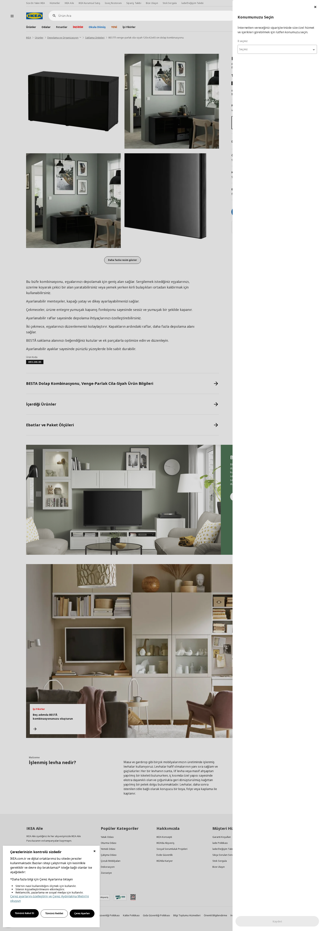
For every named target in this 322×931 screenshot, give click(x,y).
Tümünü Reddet (54, 913)
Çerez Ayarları (82, 913)
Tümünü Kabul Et (24, 913)
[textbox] (277, 49)
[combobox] (277, 49)
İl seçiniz (243, 41)
